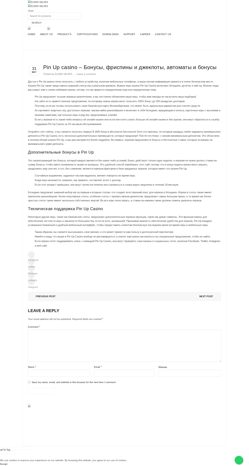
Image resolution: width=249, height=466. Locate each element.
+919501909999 (196, 421)
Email (98, 366)
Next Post (206, 296)
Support (131, 406)
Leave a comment (86, 74)
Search (37, 22)
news (131, 45)
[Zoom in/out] (26, 448)
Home (121, 45)
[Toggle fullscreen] (19, 448)
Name (32, 366)
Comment (34, 326)
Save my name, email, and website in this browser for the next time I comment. (74, 382)
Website (162, 367)
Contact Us (133, 425)
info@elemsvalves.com (193, 425)
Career (130, 412)
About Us (82, 412)
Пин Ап (143, 135)
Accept (3, 464)
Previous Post (46, 296)
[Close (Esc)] (3, 448)
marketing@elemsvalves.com (196, 429)
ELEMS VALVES (185, 406)
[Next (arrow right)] (11, 453)
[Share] (11, 448)
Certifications (84, 419)
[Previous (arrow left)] (3, 453)
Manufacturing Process (139, 419)
